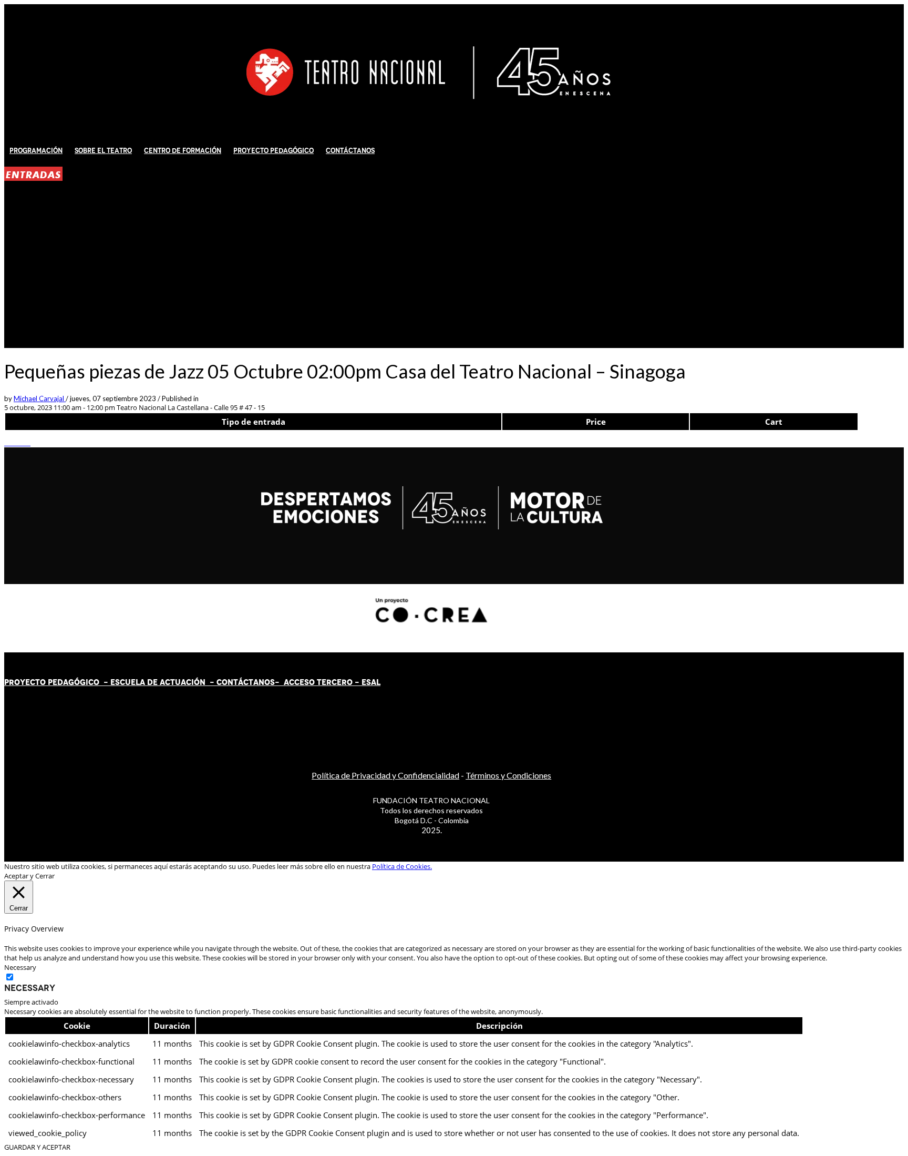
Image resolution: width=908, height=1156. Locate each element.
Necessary (29, 988)
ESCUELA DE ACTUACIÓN (157, 682)
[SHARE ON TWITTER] (6, 442)
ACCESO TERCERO (319, 682)
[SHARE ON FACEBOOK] (12, 442)
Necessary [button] (20, 967)
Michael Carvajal (40, 398)
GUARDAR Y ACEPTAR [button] (37, 1147)
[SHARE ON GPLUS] (17, 442)
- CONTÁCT (229, 682)
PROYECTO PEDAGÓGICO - (57, 682)
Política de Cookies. (402, 866)
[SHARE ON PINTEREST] (22, 442)
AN (258, 682)
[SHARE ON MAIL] (27, 442)
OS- (273, 682)
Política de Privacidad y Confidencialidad (385, 775)
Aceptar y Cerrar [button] (29, 876)
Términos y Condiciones (508, 775)
